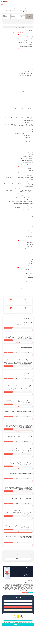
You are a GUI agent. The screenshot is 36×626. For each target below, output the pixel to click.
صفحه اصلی (31, 8)
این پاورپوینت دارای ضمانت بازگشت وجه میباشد (18, 27)
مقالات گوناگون (26, 8)
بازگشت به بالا (18, 620)
